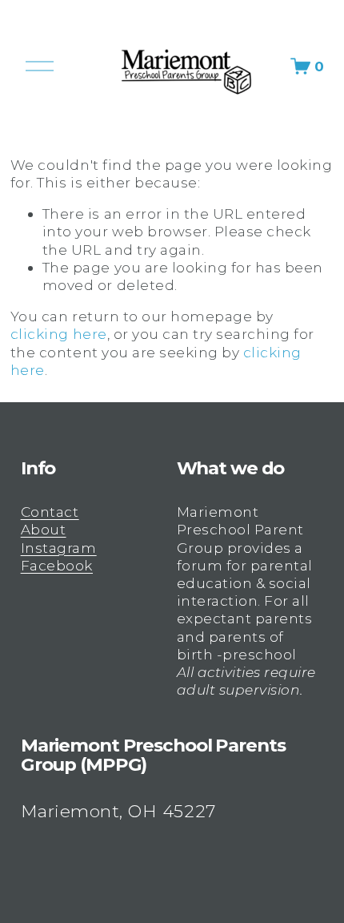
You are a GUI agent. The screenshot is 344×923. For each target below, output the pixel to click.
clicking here (58, 333)
